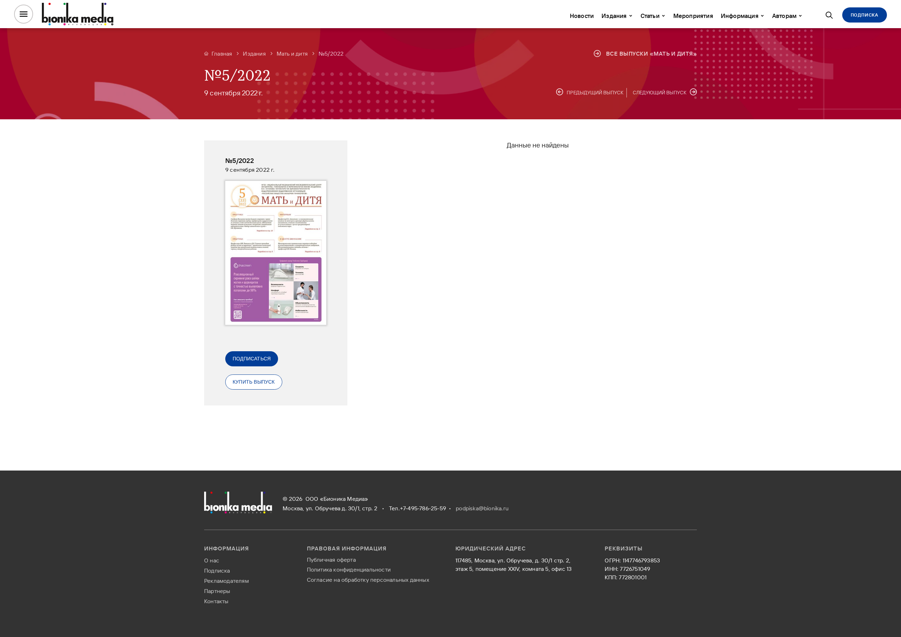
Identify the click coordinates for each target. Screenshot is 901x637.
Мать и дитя (292, 53)
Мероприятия (693, 15)
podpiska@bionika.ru (482, 508)
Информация (739, 15)
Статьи (650, 15)
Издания (613, 15)
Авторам (784, 15)
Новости (582, 15)
